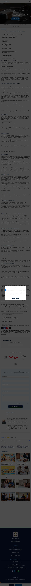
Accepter (14, 298)
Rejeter (17, 298)
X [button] (15, 287)
